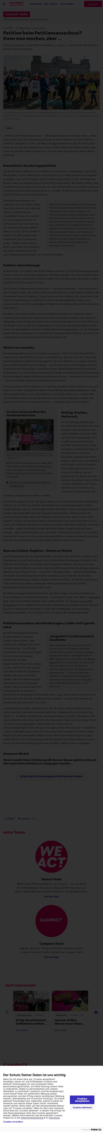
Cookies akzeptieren (82, 1099)
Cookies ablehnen (82, 1107)
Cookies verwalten (13, 1122)
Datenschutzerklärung (32, 1117)
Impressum (54, 1117)
